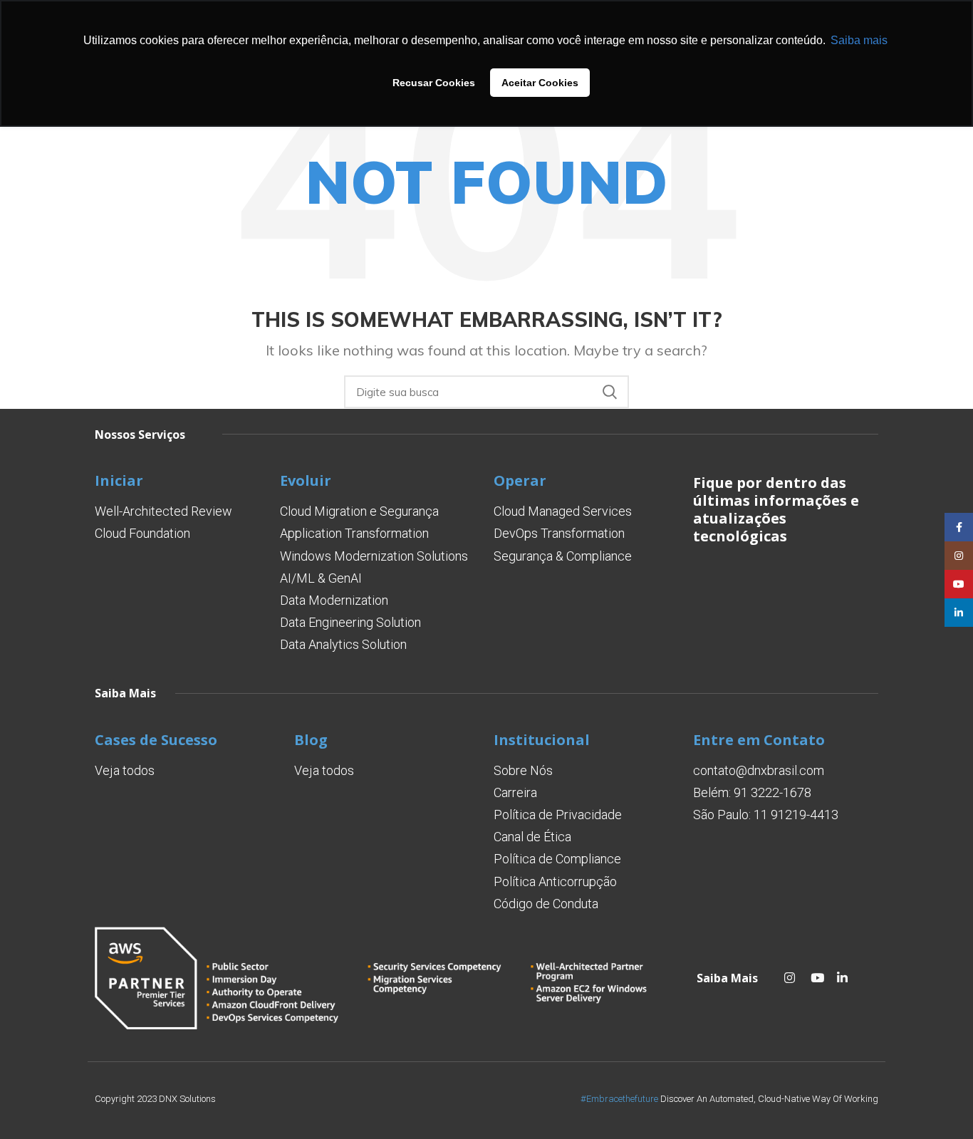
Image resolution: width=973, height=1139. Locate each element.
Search (610, 391)
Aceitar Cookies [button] (539, 82)
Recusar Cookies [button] (433, 82)
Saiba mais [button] (859, 40)
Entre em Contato (759, 739)
